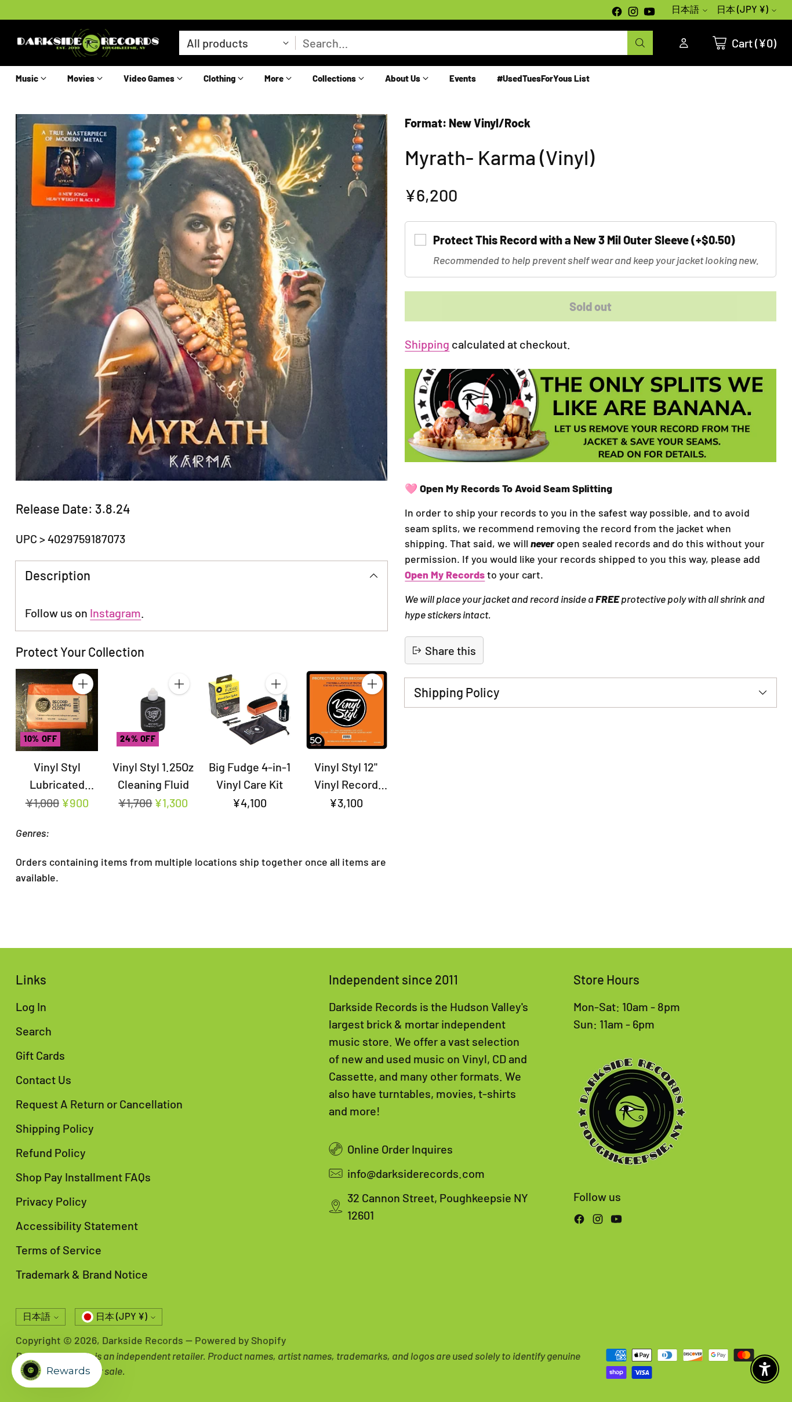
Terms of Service (58, 1250)
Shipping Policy (55, 1128)
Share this (450, 650)
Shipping (427, 344)
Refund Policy (51, 1152)
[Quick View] (82, 709)
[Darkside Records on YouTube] (649, 12)
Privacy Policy (51, 1201)
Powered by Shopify (240, 1340)
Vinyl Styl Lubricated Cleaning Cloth (56, 784)
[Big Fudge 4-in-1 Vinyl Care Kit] (249, 710)
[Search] (640, 43)
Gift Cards (40, 1055)
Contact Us (43, 1079)
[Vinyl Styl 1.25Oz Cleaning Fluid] (153, 710)
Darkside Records (142, 1340)
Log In (31, 1006)
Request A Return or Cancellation (99, 1104)
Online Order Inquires (400, 1149)
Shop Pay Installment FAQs (83, 1177)
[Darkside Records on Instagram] (633, 12)
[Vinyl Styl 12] (346, 710)
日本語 (685, 8)
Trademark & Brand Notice (82, 1274)
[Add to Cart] (82, 683)
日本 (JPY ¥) (742, 8)
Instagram (115, 613)
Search (34, 1031)
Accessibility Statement (77, 1225)
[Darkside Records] (88, 43)
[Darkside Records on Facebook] (617, 12)
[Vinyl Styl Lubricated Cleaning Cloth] (57, 710)
